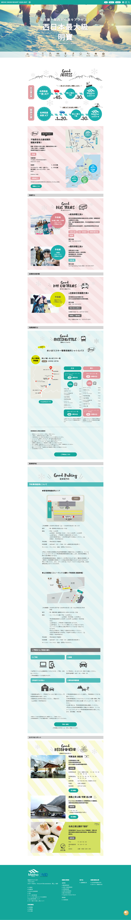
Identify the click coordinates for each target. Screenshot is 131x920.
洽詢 (29, 893)
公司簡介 (30, 887)
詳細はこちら (36, 186)
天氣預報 (30, 907)
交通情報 (30, 909)
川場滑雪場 (65, 899)
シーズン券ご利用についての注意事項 (37, 897)
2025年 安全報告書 (33, 891)
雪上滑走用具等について (34, 898)
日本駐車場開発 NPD (96, 882)
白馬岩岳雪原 (66, 889)
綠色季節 (118, 2)
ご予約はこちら (65, 454)
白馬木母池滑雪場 (67, 891)
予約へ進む (65, 724)
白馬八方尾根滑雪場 (67, 887)
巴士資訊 (30, 911)
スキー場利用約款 (32, 895)
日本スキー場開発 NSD (96, 884)
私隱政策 (30, 889)
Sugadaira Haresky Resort (69, 894)
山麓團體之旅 (83, 882)
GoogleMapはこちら (45, 401)
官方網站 (73, 790)
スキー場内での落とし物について (36, 900)
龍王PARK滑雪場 (67, 892)
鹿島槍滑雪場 (66, 885)
